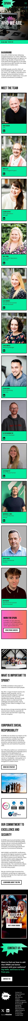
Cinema (17, 999)
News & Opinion (20, 994)
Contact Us (6, 979)
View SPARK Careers (11, 630)
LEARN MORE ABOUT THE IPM (11, 882)
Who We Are (18, 997)
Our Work (18, 996)
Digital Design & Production (20, 1011)
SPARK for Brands (20, 1000)
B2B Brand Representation (19, 1007)
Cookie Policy (19, 1015)
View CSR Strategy (9, 767)
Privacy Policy (19, 1013)
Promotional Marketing (19, 1004)
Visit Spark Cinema (14, 925)
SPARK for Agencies (21, 1002)
